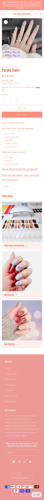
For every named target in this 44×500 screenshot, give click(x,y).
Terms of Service (11, 396)
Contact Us (9, 390)
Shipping (4, 83)
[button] (3, 14)
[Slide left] (16, 62)
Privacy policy (10, 379)
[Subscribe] (36, 452)
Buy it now (22, 115)
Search (7, 368)
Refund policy (10, 385)
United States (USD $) (20, 478)
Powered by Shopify (29, 495)
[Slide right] (27, 62)
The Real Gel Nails (19, 495)
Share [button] (7, 186)
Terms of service (11, 374)
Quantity (5, 94)
